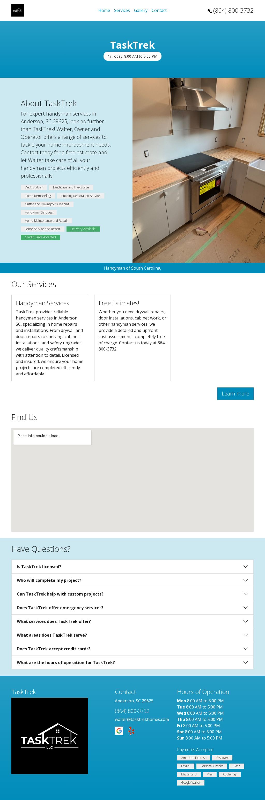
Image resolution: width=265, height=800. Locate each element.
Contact (159, 10)
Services (122, 10)
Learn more (235, 393)
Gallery (141, 10)
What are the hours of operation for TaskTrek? (66, 662)
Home (104, 10)
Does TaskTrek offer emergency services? (60, 608)
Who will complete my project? (49, 580)
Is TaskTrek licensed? (39, 566)
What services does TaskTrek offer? (54, 621)
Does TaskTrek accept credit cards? (54, 649)
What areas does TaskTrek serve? (52, 635)
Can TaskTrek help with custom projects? (60, 594)
